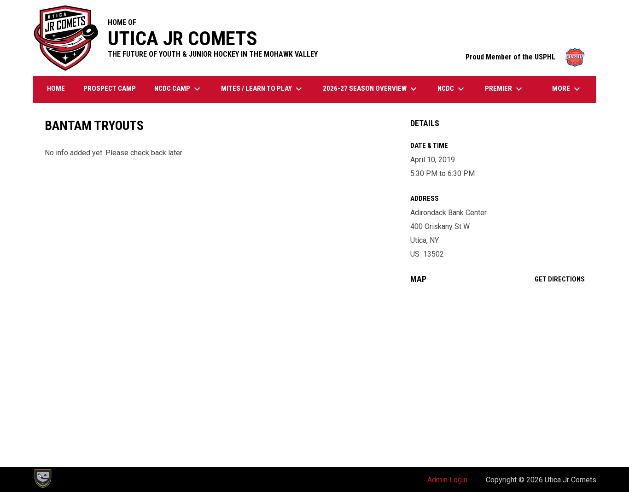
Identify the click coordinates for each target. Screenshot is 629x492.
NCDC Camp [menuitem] (178, 88)
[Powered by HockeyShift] (42, 478)
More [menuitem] (567, 88)
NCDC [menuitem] (451, 88)
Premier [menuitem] (504, 88)
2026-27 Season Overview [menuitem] (371, 88)
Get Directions (560, 279)
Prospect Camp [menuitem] (109, 88)
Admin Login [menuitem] (447, 479)
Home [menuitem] (56, 88)
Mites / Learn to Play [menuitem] (262, 88)
